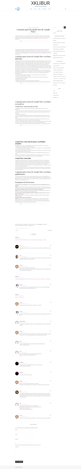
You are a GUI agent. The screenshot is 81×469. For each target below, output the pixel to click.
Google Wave (21, 228)
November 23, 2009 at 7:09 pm (23, 246)
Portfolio (44, 8)
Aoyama (21, 284)
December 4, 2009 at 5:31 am (23, 342)
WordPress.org (55, 97)
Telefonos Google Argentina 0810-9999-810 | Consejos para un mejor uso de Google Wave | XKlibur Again (32, 278)
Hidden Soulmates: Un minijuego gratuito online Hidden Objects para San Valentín (59, 51)
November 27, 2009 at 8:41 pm (23, 332)
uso (28, 228)
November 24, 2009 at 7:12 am (19, 277)
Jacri (20, 245)
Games (39, 8)
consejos (30, 27)
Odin (20, 255)
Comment (17, 446)
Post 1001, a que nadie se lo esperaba (59, 46)
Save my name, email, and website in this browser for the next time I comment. (28, 444)
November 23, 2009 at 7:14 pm (23, 256)
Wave (24, 35)
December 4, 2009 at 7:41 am (23, 373)
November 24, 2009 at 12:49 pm (19, 295)
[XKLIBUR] (18, 9)
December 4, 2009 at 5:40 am (23, 352)
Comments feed (55, 95)
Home (31, 8)
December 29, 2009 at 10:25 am (23, 404)
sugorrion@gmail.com (38, 364)
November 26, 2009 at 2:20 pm (23, 312)
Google (33, 27)
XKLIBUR (40, 3)
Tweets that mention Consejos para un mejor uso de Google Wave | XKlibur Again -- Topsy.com (30, 239)
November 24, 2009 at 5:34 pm (23, 303)
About (49, 8)
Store (35, 8)
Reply (50, 245)
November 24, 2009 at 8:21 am (23, 285)
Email (16, 434)
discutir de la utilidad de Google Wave (40, 50)
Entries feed (55, 93)
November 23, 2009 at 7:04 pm (19, 238)
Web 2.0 (37, 27)
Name (16, 429)
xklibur (17, 230)
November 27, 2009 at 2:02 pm (23, 322)
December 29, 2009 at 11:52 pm (23, 416)
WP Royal (21, 467)
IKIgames (54, 32)
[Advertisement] (40, 19)
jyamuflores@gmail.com (26, 408)
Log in (54, 90)
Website (16, 439)
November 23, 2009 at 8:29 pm (23, 266)
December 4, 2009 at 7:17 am (23, 363)
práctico (26, 228)
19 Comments (37, 33)
